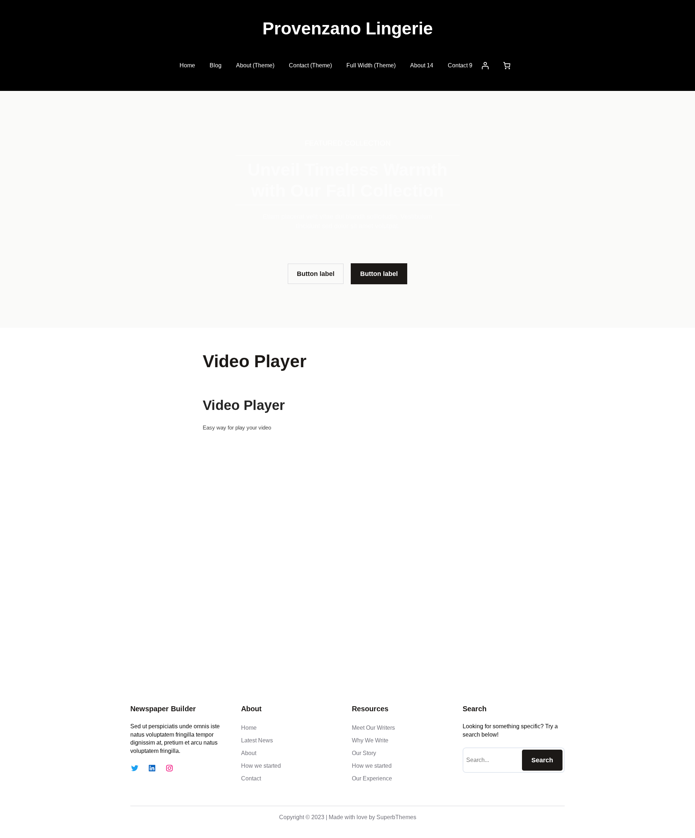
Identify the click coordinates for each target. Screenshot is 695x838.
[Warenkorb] (507, 65)
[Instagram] (169, 768)
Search (542, 760)
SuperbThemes (396, 817)
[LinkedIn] (152, 768)
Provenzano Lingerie (347, 28)
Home (187, 65)
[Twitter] (134, 768)
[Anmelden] (485, 65)
